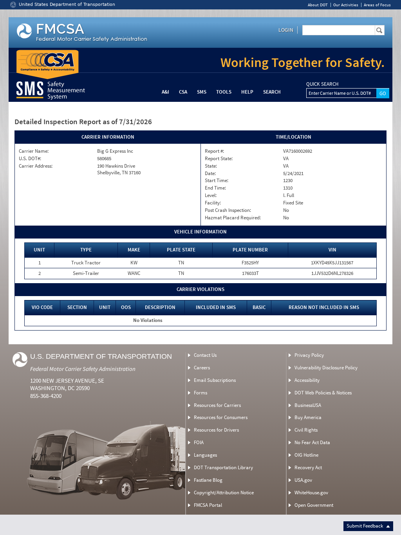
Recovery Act (308, 467)
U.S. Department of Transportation (101, 356)
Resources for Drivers (216, 430)
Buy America (308, 417)
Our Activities (345, 5)
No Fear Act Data (312, 442)
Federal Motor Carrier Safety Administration (82, 368)
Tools (223, 92)
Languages (205, 455)
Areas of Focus (377, 5)
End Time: (215, 188)
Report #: (214, 151)
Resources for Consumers (220, 417)
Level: (211, 195)
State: (211, 166)
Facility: (213, 203)
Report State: (219, 158)
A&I (165, 92)
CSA (183, 92)
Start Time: (216, 180)
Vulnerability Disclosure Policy (326, 367)
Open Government (313, 505)
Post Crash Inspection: (228, 210)
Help (247, 92)
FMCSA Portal (208, 505)
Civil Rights (306, 430)
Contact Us (205, 355)
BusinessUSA (307, 405)
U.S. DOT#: (30, 158)
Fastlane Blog (208, 480)
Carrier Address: (35, 166)
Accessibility (307, 380)
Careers (202, 367)
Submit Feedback (365, 525)
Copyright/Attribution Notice (224, 492)
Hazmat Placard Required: (233, 218)
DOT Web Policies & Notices (323, 392)
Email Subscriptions (215, 380)
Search (272, 92)
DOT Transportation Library (223, 467)
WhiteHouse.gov (311, 492)
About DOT (318, 5)
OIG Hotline (306, 455)
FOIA (199, 442)
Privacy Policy (309, 355)
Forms (200, 392)
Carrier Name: (34, 151)
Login (285, 29)
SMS (201, 92)
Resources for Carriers (217, 405)
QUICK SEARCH (322, 84)
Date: (210, 173)
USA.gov (303, 480)
